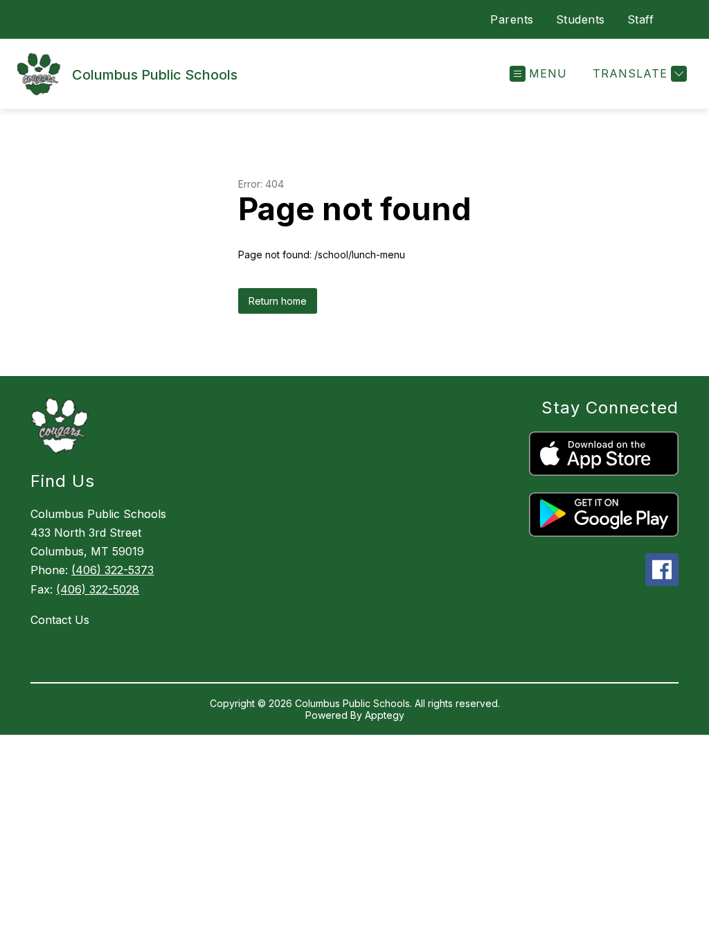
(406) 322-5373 (112, 570)
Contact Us (59, 620)
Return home (278, 301)
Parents (512, 19)
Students (580, 19)
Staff (640, 19)
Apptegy (384, 715)
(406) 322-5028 (97, 589)
